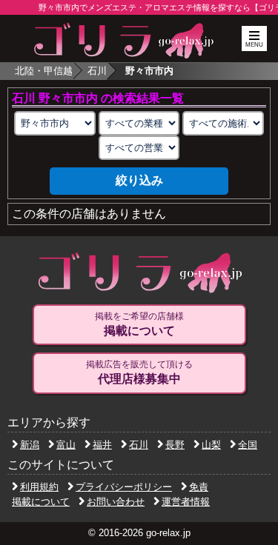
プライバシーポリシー (124, 486)
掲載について (41, 501)
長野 (175, 444)
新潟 (29, 444)
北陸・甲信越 (44, 70)
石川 (97, 70)
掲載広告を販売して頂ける (139, 372)
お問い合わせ (116, 501)
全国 (247, 444)
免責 (198, 486)
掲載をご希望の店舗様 (139, 324)
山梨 (211, 444)
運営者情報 (186, 501)
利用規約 (39, 486)
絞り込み (139, 180)
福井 (102, 444)
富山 (66, 444)
